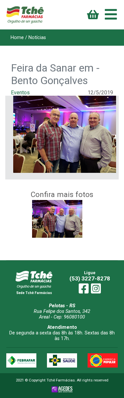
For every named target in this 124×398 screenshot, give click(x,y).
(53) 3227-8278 (89, 278)
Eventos (20, 92)
